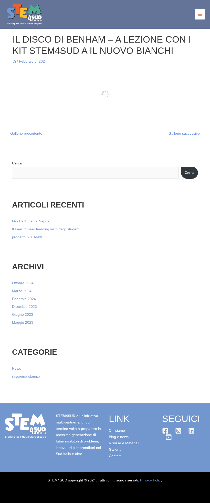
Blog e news (119, 437)
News (16, 368)
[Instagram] (178, 431)
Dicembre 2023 (24, 307)
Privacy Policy (151, 480)
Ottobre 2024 (23, 283)
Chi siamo (117, 430)
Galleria (115, 449)
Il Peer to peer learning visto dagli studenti (46, 229)
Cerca (17, 163)
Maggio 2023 (22, 322)
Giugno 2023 (22, 315)
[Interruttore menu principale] (200, 14)
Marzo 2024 (22, 291)
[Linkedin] (191, 431)
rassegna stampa (26, 376)
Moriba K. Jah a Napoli (30, 221)
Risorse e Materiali (124, 443)
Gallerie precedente (24, 133)
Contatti (115, 456)
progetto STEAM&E (28, 237)
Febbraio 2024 (24, 299)
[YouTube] (168, 437)
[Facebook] (165, 431)
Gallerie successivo (186, 133)
